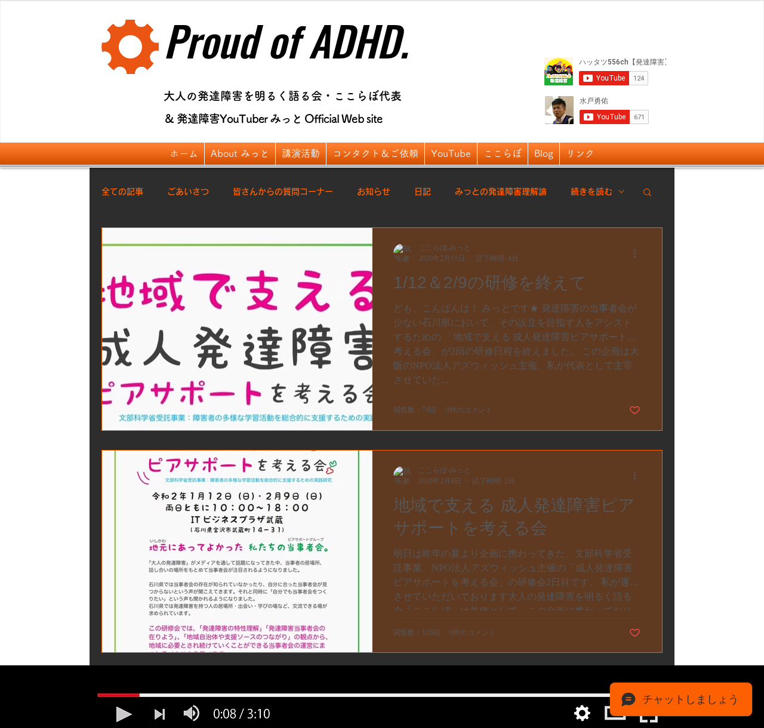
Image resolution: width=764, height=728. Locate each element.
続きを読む (591, 191)
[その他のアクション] (638, 253)
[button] (240, 154)
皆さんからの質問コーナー (283, 191)
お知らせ (373, 191)
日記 (422, 191)
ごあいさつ (188, 191)
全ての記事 (122, 191)
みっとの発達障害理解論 (501, 191)
